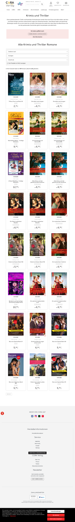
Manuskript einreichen (37, 466)
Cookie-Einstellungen (56, 511)
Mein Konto (37, 443)
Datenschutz (13, 515)
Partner (37, 463)
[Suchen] (42, 4)
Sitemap (37, 447)
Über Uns (37, 459)
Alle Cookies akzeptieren (56, 519)
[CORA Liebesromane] (10, 4)
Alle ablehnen (56, 515)
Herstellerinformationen (37, 433)
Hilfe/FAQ (37, 441)
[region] (37, 515)
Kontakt (37, 445)
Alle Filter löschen (37, 36)
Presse (37, 461)
